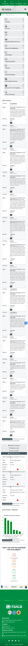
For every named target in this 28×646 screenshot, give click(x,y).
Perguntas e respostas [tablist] (14, 445)
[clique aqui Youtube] (15, 641)
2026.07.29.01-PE (13, 173)
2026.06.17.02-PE (13, 360)
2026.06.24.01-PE (13, 338)
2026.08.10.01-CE (13, 104)
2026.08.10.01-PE (13, 126)
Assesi (9, 644)
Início (3, 14)
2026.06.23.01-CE (13, 290)
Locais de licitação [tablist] (14, 450)
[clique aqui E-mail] (9, 641)
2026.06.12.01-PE (13, 399)
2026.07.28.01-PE (13, 219)
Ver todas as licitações (7, 439)
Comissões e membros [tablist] (14, 453)
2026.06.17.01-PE (13, 379)
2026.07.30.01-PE (13, 195)
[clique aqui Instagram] (19, 641)
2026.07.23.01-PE (13, 242)
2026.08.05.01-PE (13, 150)
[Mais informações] (11, 123)
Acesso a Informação (10, 14)
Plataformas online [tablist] (14, 448)
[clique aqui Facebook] (12, 641)
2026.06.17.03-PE (13, 418)
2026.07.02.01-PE (13, 267)
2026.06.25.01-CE (13, 313)
